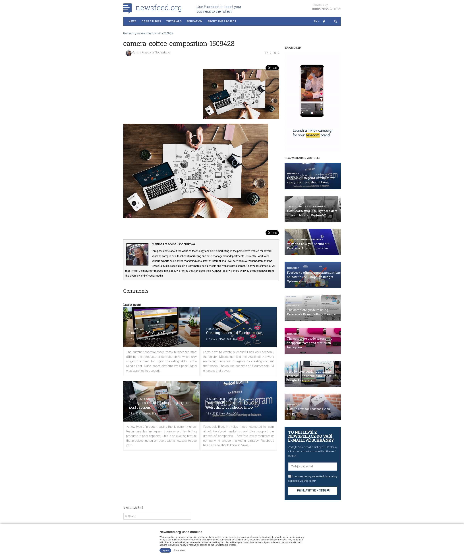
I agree (165, 550)
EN (315, 21)
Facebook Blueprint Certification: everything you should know (232, 405)
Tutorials (174, 21)
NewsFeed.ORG (152, 338)
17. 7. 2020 (135, 338)
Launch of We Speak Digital (151, 332)
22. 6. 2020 (135, 413)
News (132, 21)
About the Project (221, 21)
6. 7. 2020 (211, 338)
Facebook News (139, 398)
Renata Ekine (150, 413)
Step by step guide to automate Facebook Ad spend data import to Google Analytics (311, 376)
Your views (136, 328)
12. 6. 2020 (212, 413)
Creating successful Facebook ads (233, 332)
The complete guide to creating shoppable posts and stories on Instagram (309, 343)
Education (194, 21)
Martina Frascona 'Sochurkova (151, 52)
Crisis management (314, 206)
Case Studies (151, 21)
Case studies (295, 206)
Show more (179, 550)
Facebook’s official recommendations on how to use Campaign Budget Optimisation (314, 277)
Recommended (215, 398)
